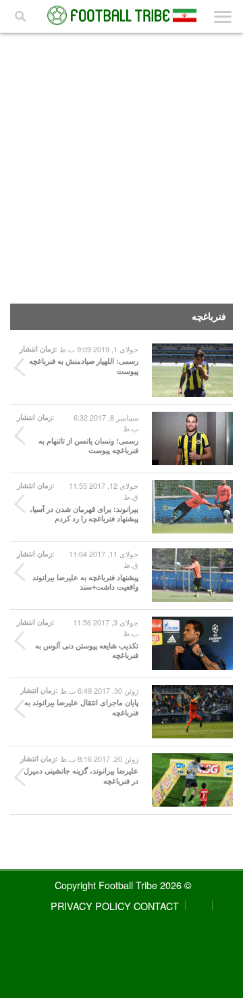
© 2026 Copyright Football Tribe (123, 885)
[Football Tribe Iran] (121, 15)
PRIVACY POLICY (91, 906)
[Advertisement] (121, 161)
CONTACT (156, 906)
